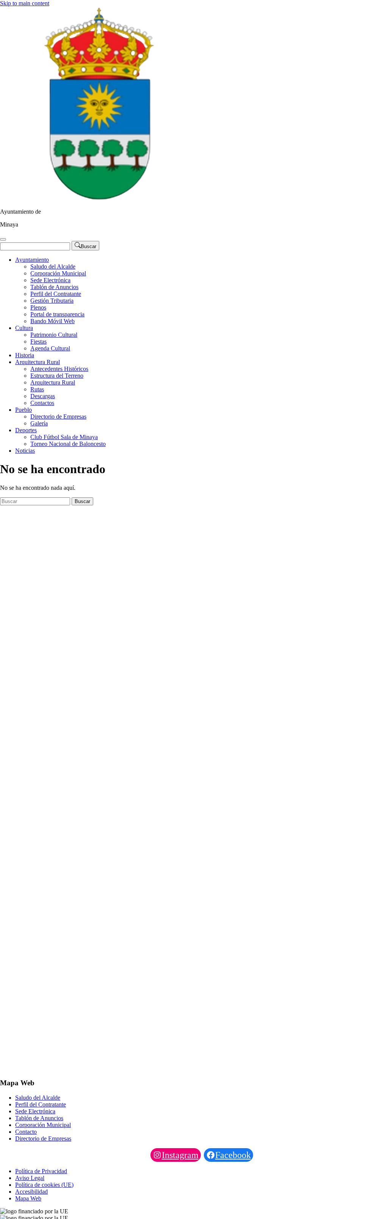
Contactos (42, 403)
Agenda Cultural (50, 348)
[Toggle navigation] (3, 239)
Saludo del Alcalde (52, 266)
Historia (24, 355)
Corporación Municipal (58, 273)
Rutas (37, 389)
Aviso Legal (29, 1178)
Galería (39, 423)
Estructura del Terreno (56, 375)
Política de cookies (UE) (44, 1184)
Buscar (82, 501)
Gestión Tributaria (52, 300)
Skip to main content (24, 3)
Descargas (42, 396)
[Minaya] (97, 198)
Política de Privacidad (41, 1171)
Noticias (25, 450)
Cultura (24, 328)
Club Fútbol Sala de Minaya (64, 437)
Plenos (38, 307)
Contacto (26, 1131)
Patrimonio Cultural (53, 334)
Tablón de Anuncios (54, 287)
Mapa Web (28, 1198)
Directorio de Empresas (58, 416)
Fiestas (38, 341)
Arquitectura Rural (37, 362)
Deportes (26, 430)
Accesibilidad (31, 1191)
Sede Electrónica (50, 280)
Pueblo (23, 409)
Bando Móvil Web (52, 321)
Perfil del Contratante (55, 294)
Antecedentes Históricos (59, 369)
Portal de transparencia (57, 314)
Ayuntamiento (32, 259)
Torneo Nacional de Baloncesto (68, 444)
